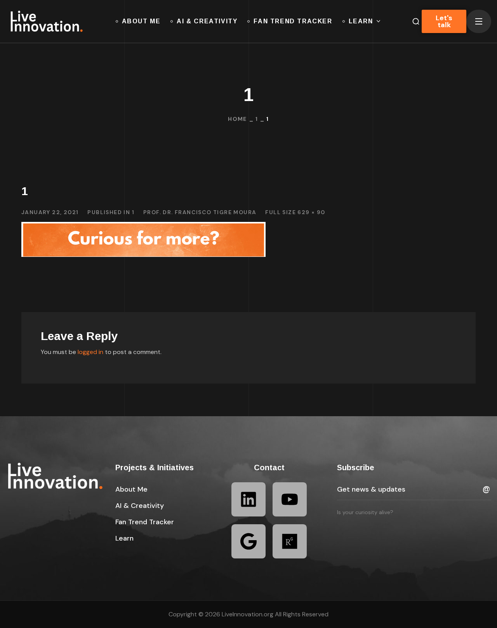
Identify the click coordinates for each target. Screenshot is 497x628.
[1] (143, 227)
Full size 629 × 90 (295, 212)
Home (237, 118)
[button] (131, 489)
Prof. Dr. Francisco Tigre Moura (199, 212)
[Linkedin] (248, 499)
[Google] (248, 541)
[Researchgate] (290, 541)
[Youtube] (290, 499)
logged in (90, 352)
